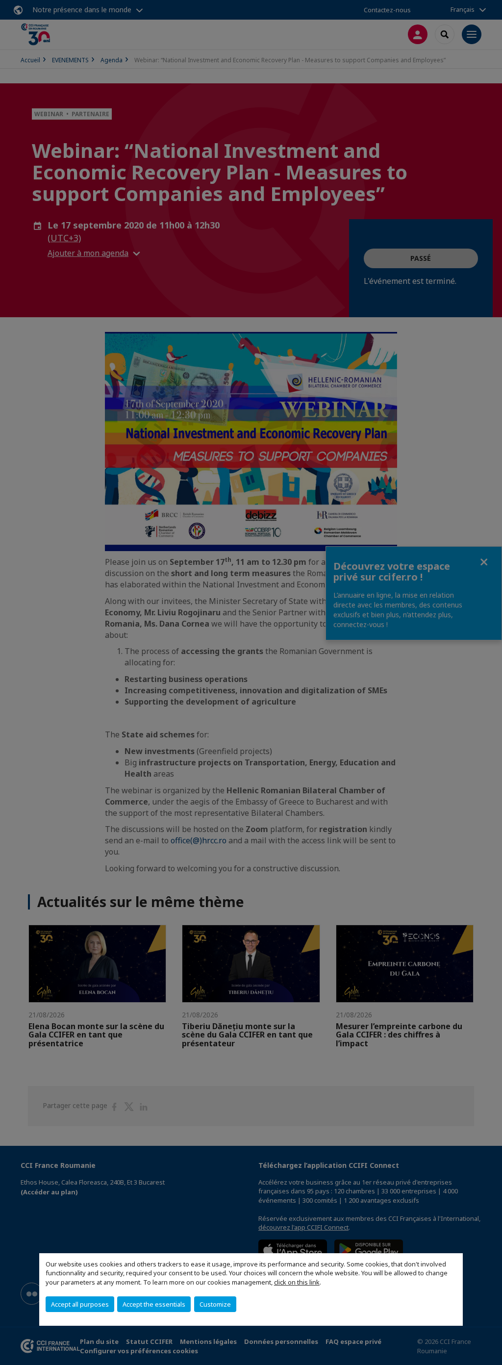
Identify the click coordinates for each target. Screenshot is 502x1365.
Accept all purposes (80, 1304)
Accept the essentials (154, 1304)
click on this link (297, 1282)
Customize (215, 1304)
